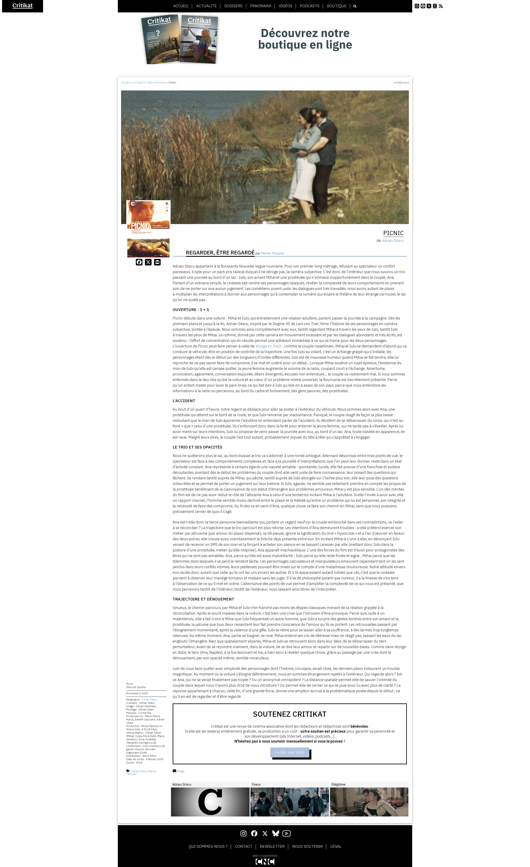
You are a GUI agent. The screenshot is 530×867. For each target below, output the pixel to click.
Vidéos (285, 6)
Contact (243, 846)
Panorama (260, 6)
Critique (160, 82)
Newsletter (272, 846)
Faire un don (289, 752)
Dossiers (233, 6)
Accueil (181, 6)
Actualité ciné (142, 82)
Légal (335, 846)
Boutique (337, 6)
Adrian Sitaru (149, 699)
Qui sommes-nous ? (208, 846)
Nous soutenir (307, 846)
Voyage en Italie (268, 346)
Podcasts (309, 6)
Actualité (206, 6)
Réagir (181, 771)
